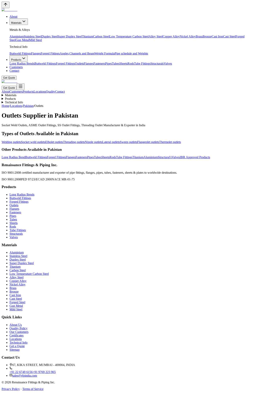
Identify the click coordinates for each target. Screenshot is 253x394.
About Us (15, 324)
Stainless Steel (33, 36)
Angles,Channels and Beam (77, 53)
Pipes (108, 63)
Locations (40, 91)
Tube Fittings (142, 63)
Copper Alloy (171, 36)
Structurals (157, 63)
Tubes (115, 63)
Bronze (207, 36)
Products (16, 59)
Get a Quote (17, 346)
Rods (130, 63)
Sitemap (14, 349)
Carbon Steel (101, 36)
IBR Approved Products (195, 157)
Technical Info (14, 102)
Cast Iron (217, 36)
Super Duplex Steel (70, 36)
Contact (14, 70)
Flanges (36, 53)
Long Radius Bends (21, 63)
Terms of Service (32, 389)
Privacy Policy (11, 389)
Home (5, 105)
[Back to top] (5, 5)
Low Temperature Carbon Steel (129, 36)
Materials (16, 22)
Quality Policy (18, 328)
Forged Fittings (50, 53)
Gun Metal (22, 40)
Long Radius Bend (13, 157)
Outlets (79, 63)
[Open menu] (21, 86)
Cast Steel (229, 36)
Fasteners (99, 63)
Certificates (16, 335)
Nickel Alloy (188, 36)
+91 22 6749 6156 (21, 372)
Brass (199, 36)
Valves (168, 63)
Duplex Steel (50, 36)
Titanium (87, 36)
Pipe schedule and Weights (131, 53)
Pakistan (28, 105)
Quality (50, 91)
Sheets (123, 63)
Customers (16, 67)
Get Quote (9, 77)
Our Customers (18, 332)
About (13, 16)
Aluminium (16, 36)
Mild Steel (35, 40)
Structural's (165, 157)
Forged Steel (17, 302)
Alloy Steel (156, 36)
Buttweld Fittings (20, 53)
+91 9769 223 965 (44, 372)
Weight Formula (104, 53)
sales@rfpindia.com (24, 375)
